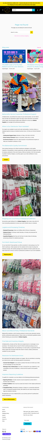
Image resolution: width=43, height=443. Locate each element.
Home (3, 409)
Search (3, 415)
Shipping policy (7, 254)
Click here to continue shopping (21, 35)
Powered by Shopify (6, 439)
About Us (4, 419)
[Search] (33, 10)
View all (39, 47)
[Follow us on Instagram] (5, 431)
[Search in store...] (31, 32)
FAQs (3, 421)
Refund (3, 411)
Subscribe (27, 423)
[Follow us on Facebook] (3, 431)
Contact (6, 159)
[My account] (37, 10)
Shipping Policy (5, 413)
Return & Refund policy (9, 399)
